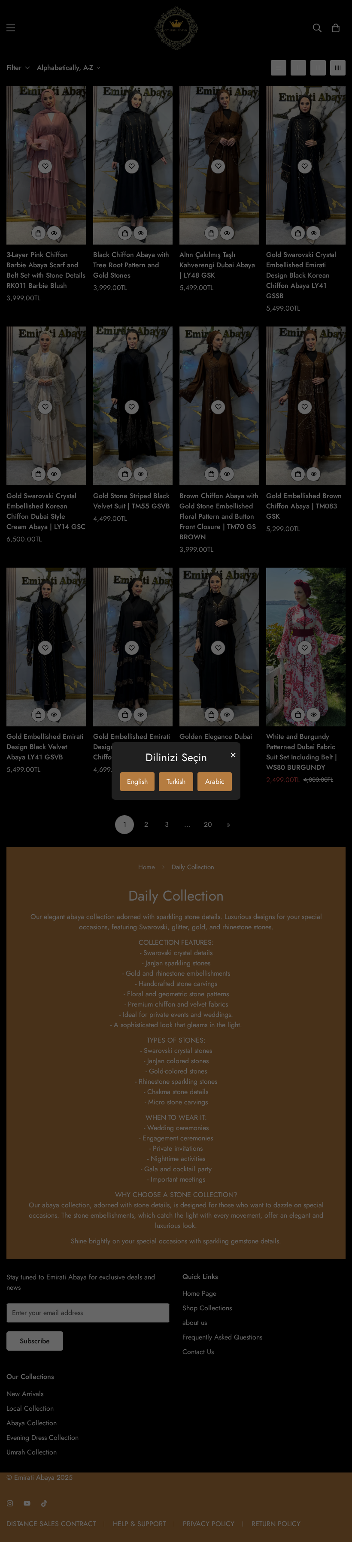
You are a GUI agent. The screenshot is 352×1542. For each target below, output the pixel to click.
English (137, 781)
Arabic (215, 781)
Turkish (176, 781)
